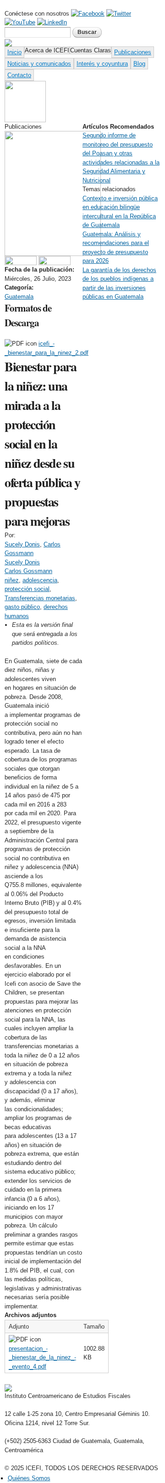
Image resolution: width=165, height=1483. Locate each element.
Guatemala (19, 296)
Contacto (19, 75)
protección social (27, 588)
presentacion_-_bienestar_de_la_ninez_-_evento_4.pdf (42, 1357)
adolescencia (39, 580)
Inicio (14, 52)
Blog (139, 63)
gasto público (22, 606)
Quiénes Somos (29, 1478)
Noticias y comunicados (39, 63)
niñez (12, 580)
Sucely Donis (22, 544)
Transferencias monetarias (40, 598)
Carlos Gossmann (28, 571)
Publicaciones (132, 52)
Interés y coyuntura (102, 63)
